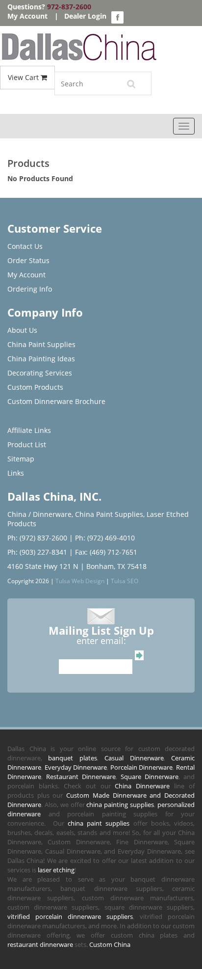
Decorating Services (39, 372)
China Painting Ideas (41, 358)
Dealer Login (85, 16)
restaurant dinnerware (40, 944)
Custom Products (35, 387)
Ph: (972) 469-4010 (105, 537)
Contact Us (25, 246)
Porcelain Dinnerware (141, 767)
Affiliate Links (29, 430)
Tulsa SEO (124, 581)
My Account (27, 16)
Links (15, 473)
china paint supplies (99, 823)
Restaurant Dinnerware (81, 776)
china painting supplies (120, 804)
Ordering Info (29, 289)
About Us (22, 330)
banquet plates (72, 758)
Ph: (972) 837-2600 (37, 537)
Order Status (28, 260)
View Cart (24, 77)
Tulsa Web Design (79, 581)
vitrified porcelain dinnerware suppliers (70, 916)
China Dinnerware (142, 785)
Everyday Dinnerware (76, 767)
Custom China (109, 944)
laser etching (56, 869)
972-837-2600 (69, 6)
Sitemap (20, 458)
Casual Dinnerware (133, 758)
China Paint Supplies (41, 344)
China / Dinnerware (39, 514)
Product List (26, 444)
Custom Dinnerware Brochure (56, 401)
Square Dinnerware (149, 776)
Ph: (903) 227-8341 (37, 552)
